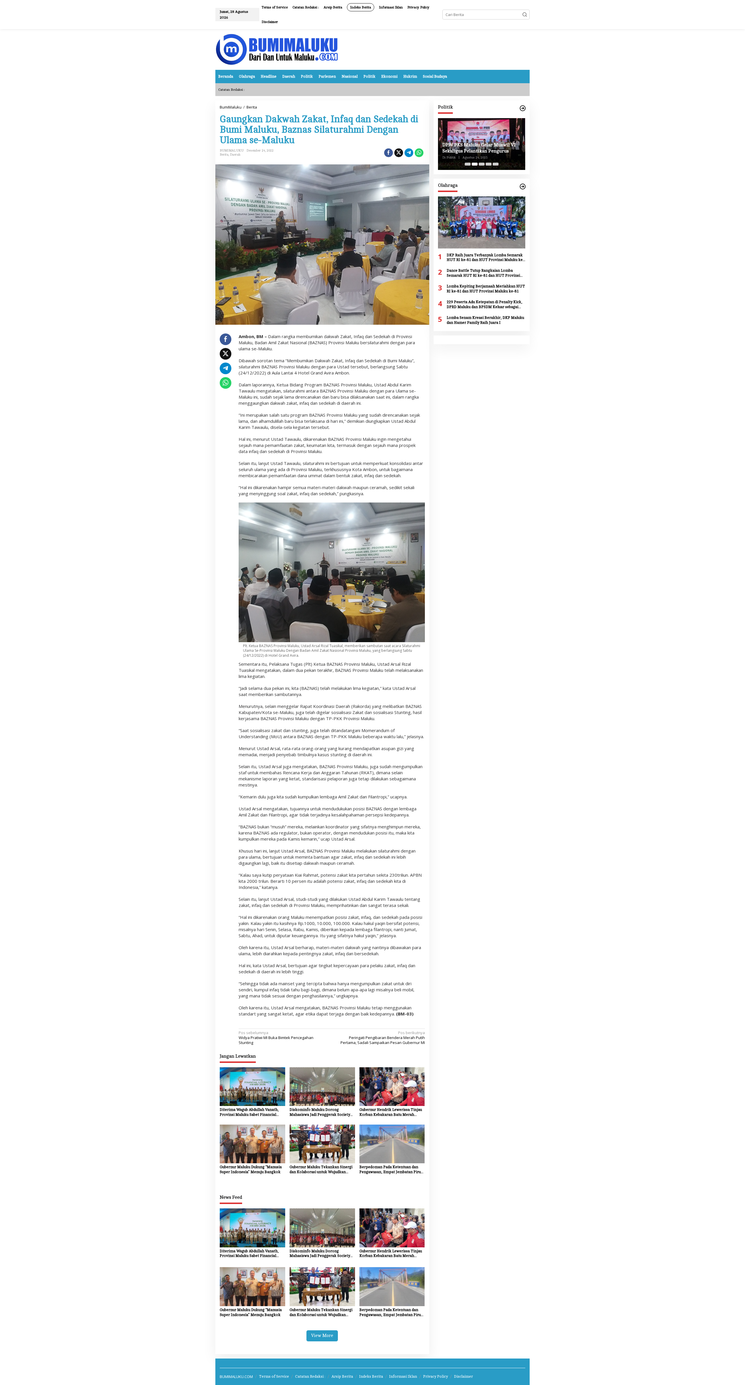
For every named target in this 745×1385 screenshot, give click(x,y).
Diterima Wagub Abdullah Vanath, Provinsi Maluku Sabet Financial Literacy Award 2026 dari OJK (249, 1112)
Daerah (235, 155)
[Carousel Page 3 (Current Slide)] (482, 164)
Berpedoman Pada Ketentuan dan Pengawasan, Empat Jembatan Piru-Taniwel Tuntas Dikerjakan (390, 1170)
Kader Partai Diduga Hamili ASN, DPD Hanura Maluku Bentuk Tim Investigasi (477, 148)
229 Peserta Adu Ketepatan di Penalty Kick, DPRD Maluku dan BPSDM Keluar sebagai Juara (484, 305)
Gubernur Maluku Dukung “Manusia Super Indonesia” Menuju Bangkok (251, 1169)
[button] (525, 14)
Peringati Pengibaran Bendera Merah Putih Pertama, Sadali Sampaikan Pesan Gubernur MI (382, 1037)
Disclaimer (463, 1377)
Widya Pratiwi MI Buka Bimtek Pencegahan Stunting (276, 1037)
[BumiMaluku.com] (276, 49)
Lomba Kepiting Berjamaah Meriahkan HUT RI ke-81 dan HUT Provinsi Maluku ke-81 (486, 288)
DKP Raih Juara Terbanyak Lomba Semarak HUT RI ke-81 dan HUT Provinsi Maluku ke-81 (485, 258)
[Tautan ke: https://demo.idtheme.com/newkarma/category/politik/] (522, 108)
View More (322, 1335)
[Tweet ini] (398, 152)
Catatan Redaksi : (310, 1377)
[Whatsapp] (419, 152)
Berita (224, 155)
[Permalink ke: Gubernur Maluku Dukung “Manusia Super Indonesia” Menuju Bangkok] (252, 1143)
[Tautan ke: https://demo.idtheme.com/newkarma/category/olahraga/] (522, 186)
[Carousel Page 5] (496, 164)
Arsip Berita (342, 1377)
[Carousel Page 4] (489, 164)
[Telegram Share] (409, 152)
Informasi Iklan (403, 1377)
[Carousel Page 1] (468, 164)
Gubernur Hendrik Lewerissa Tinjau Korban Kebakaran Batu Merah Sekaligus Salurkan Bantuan (390, 1112)
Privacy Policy (435, 1377)
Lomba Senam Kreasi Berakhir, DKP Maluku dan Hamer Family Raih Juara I (485, 320)
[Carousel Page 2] (475, 164)
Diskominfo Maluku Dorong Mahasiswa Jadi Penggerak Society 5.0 (320, 1112)
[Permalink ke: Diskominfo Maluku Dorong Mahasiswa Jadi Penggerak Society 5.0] (322, 1086)
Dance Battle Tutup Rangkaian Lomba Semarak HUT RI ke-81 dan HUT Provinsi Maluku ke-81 (483, 273)
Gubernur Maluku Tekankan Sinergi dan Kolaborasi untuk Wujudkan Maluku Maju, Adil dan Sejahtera (321, 1170)
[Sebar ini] (388, 152)
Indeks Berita (371, 1377)
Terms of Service (274, 1377)
